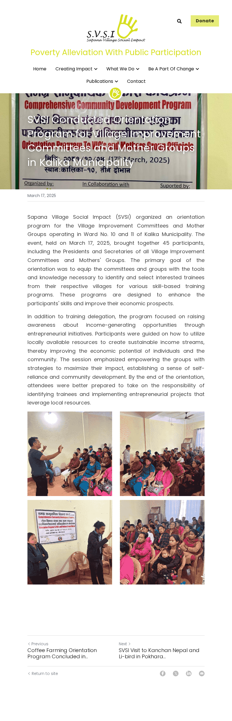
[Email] (202, 673)
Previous (39, 644)
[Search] (179, 21)
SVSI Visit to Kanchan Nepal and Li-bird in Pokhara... (159, 653)
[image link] (116, 27)
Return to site (45, 673)
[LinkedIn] (189, 673)
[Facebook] (163, 673)
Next (123, 644)
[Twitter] (176, 673)
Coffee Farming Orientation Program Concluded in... (62, 653)
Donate (205, 21)
